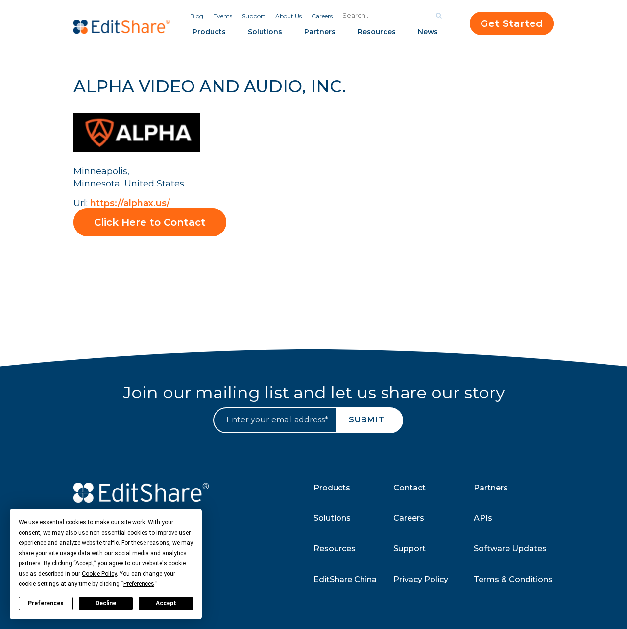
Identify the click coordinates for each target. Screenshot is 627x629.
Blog (196, 16)
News (428, 31)
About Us (288, 16)
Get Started (512, 23)
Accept (166, 603)
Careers (322, 16)
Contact (409, 487)
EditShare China (345, 579)
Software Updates (510, 548)
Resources (377, 31)
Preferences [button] (138, 584)
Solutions (265, 31)
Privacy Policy (420, 579)
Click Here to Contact (150, 222)
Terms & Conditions (513, 579)
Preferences (46, 603)
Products (209, 31)
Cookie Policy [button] (99, 573)
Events (222, 16)
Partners (320, 31)
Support (253, 16)
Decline (106, 603)
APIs (483, 518)
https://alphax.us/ (130, 203)
